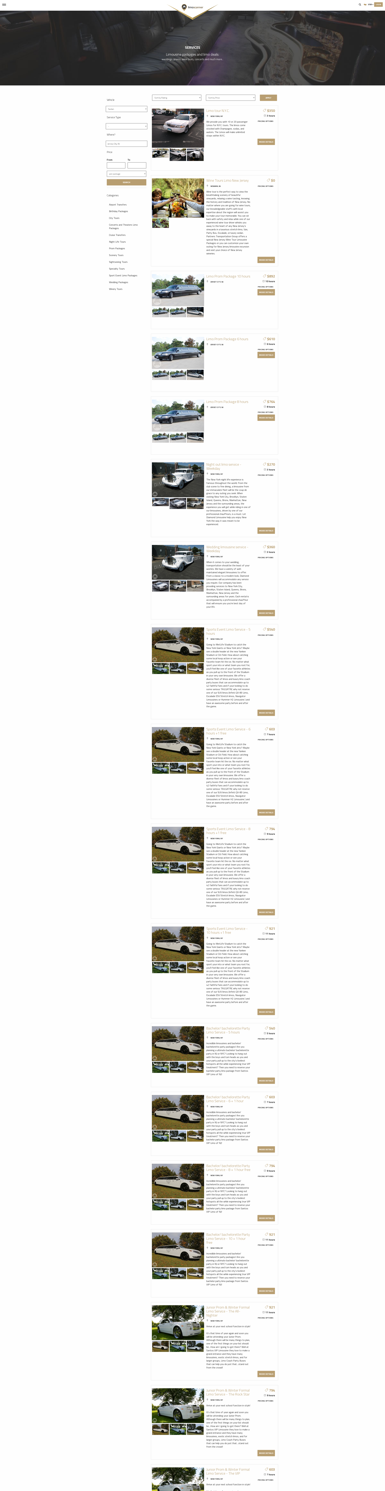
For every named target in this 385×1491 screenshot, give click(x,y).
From (109, 160)
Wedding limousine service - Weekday (227, 549)
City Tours (114, 218)
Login (378, 4)
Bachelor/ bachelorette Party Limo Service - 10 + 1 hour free (228, 1238)
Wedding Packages (118, 282)
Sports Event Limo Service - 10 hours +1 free (227, 930)
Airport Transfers (118, 204)
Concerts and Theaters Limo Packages (123, 226)
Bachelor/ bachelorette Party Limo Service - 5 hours (228, 1030)
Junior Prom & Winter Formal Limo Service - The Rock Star (228, 1392)
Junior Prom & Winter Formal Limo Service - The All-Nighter (228, 1311)
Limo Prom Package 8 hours (227, 401)
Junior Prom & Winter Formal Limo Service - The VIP (228, 1471)
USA (370, 4)
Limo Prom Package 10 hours (228, 276)
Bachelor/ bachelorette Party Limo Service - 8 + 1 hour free (228, 1167)
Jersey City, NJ (217, 281)
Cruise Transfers (117, 235)
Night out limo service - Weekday (223, 466)
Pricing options (265, 121)
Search (360, 4)
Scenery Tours (116, 255)
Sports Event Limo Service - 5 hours (228, 631)
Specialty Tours (117, 268)
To (129, 160)
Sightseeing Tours (118, 262)
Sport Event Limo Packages (123, 275)
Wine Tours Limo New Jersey (227, 180)
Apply (268, 97)
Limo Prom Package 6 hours (227, 339)
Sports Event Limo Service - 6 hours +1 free (228, 731)
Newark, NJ (216, 186)
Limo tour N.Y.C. (217, 110)
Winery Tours (115, 289)
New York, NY (217, 116)
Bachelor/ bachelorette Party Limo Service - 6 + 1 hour (228, 1099)
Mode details (266, 141)
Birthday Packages (118, 211)
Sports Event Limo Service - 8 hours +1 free (228, 830)
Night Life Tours (117, 242)
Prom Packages (117, 248)
